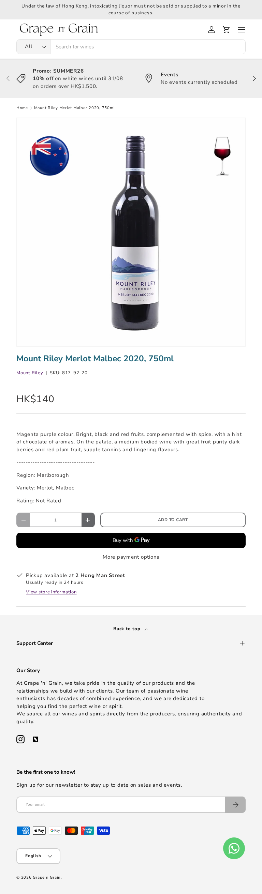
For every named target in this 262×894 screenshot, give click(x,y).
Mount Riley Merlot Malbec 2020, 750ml (74, 108)
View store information (51, 592)
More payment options (131, 557)
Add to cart (173, 519)
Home (22, 108)
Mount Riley (29, 373)
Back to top (127, 629)
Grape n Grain (47, 877)
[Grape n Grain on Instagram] (20, 739)
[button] (226, 29)
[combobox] (131, 47)
